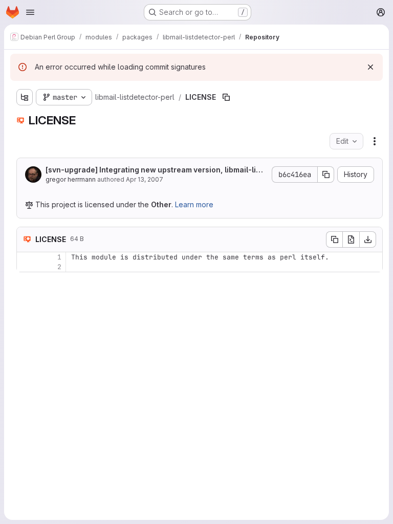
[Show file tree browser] (24, 97)
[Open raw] (351, 239)
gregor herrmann (71, 179)
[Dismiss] (370, 67)
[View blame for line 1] (25, 257)
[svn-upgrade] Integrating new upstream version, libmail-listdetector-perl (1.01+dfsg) (154, 170)
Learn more (194, 204)
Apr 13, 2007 (144, 179)
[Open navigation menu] (30, 12)
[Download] (368, 239)
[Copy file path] (226, 97)
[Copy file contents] (334, 239)
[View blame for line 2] (25, 267)
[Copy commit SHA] (326, 174)
